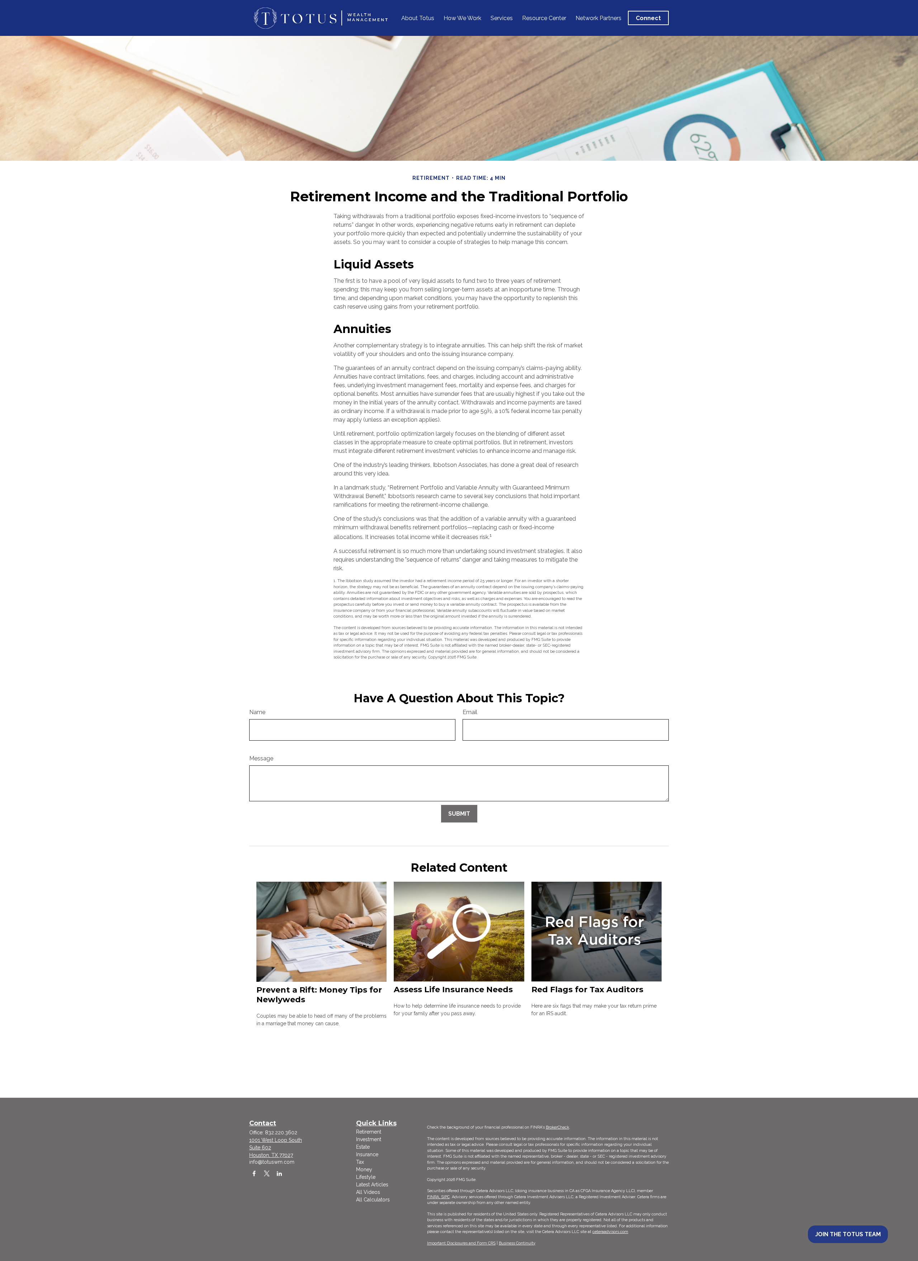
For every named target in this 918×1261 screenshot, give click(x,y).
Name (257, 712)
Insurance (367, 1154)
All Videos (368, 1192)
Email (470, 712)
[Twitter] (266, 1173)
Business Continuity (517, 1243)
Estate (363, 1147)
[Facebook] (254, 1173)
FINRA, (434, 1197)
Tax (360, 1162)
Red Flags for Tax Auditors (587, 989)
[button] (417, 17)
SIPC (445, 1197)
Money (364, 1169)
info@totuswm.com (271, 1162)
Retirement (368, 1132)
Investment (368, 1139)
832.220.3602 (281, 1132)
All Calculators (373, 1200)
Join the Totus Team (848, 1234)
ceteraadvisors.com (610, 1231)
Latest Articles (372, 1184)
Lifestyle (365, 1177)
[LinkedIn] (279, 1173)
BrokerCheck (557, 1127)
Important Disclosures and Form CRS (461, 1243)
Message (261, 758)
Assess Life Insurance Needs (453, 989)
